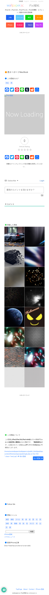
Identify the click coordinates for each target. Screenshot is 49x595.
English (26, 1)
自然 (7, 523)
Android (19, 25)
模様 (12, 519)
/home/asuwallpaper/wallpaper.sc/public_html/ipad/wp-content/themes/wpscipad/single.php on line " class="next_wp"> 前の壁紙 (23, 453)
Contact (31, 589)
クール (39, 17)
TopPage (19, 589)
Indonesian (33, 1)
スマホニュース (9, 537)
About (25, 589)
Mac (7, 83)
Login (41, 181)
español (40, 1)
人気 (10, 17)
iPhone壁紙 (8, 534)
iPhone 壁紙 (40, 589)
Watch (30, 25)
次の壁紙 (37, 458)
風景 (29, 17)
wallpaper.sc (33, 593)
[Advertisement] (24, 49)
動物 (15, 523)
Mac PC (39, 25)
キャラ (32, 523)
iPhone (10, 25)
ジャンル (20, 17)
